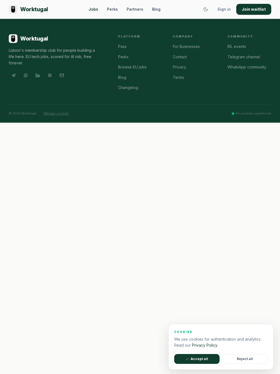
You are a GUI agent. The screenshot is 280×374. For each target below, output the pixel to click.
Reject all (245, 359)
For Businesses (186, 46)
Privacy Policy (204, 345)
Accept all (199, 359)
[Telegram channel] (14, 75)
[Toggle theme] (205, 9)
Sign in (224, 9)
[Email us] (62, 75)
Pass (122, 46)
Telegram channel (244, 56)
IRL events (237, 46)
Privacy (179, 67)
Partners (135, 9)
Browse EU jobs (132, 67)
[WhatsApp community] (26, 75)
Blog (156, 9)
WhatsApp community (247, 67)
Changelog (128, 87)
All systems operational (253, 113)
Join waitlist (254, 9)
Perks (112, 9)
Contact (180, 56)
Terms (178, 77)
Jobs (93, 9)
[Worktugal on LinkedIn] (38, 75)
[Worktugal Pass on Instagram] (50, 75)
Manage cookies (56, 113)
